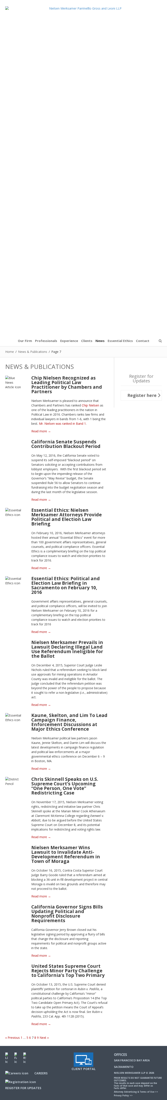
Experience (69, 341)
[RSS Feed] (24, 1058)
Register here (142, 395)
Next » (44, 1038)
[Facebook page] (15, 1058)
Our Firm (25, 341)
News (100, 341)
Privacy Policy (121, 1095)
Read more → (41, 431)
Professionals (46, 341)
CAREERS (40, 1073)
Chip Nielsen (90, 405)
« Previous (12, 1038)
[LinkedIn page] (6, 1058)
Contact (142, 341)
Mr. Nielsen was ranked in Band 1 (62, 423)
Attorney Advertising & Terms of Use (134, 1091)
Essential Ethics (120, 341)
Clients (86, 341)
